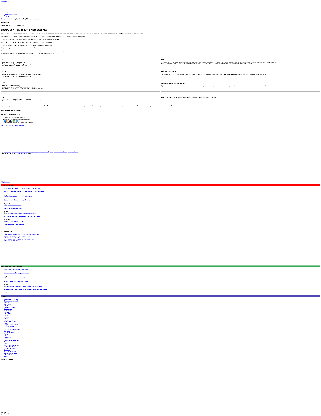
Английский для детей (11, 301)
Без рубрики (8, 304)
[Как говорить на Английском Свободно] (5, 182)
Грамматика (7, 313)
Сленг (6, 339)
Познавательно (10, 19)
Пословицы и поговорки (12, 329)
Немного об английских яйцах (14, 225)
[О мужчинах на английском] (12, 205)
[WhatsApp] (14, 121)
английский (7, 152)
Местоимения (8, 320)
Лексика (6, 318)
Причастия (7, 334)
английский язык (17, 152)
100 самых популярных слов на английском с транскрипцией (24, 192)
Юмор (6, 356)
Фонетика (7, 350)
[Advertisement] (31, 6)
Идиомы (6, 317)
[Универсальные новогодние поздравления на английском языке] (23, 286)
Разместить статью (10, 14)
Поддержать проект (11, 16)
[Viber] (12, 121)
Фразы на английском (11, 353)
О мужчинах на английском (13, 208)
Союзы (6, 343)
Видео (6, 306)
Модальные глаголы (10, 321)
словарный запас (73, 152)
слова (51, 152)
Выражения (7, 310)
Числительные (8, 354)
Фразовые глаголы (10, 351)
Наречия (6, 323)
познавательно (28, 152)
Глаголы (6, 312)
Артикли (6, 302)
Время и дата (8, 309)
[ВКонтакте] (5, 121)
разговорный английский (41, 152)
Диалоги (6, 315)
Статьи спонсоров (9, 347)
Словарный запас (9, 342)
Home (2, 19)
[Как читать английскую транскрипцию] (16, 269)
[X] (10, 121)
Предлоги (7, 331)
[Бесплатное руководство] (12, 125)
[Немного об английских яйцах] (13, 221)
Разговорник (8, 337)
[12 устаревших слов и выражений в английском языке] (20, 213)
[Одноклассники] (7, 121)
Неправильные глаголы (11, 325)
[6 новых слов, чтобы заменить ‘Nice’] (15, 278)
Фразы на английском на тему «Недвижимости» (20, 200)
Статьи (6, 12)
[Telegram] (17, 121)
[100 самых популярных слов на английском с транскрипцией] (22, 188)
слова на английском (60, 152)
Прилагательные (9, 332)
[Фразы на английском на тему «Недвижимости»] (18, 196)
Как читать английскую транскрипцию (16, 273)
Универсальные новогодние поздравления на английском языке (25, 289)
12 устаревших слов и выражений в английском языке (22, 216)
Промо (6, 335)
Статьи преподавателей (11, 345)
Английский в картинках (11, 299)
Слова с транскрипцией (11, 340)
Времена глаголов (10, 307)
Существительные (10, 348)
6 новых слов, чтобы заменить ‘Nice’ (16, 281)
